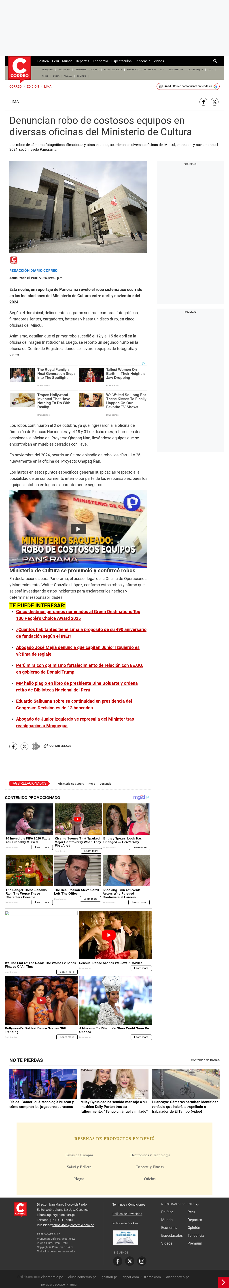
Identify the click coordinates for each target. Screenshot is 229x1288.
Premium (195, 1243)
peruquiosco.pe (53, 1284)
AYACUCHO (64, 69)
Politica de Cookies (125, 1223)
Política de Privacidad (127, 1214)
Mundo (67, 61)
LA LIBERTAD (176, 69)
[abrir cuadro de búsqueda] (215, 61)
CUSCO (95, 69)
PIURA (45, 76)
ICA (162, 69)
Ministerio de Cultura (71, 783)
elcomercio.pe (52, 1277)
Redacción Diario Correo (33, 271)
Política (43, 61)
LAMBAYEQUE (195, 69)
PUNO (56, 76)
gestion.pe (110, 1277)
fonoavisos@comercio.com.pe (73, 1225)
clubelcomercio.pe (82, 1277)
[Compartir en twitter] (214, 102)
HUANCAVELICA (113, 69)
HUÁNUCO (150, 69)
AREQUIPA (47, 69)
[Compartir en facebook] (203, 102)
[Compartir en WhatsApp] (36, 746)
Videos (159, 61)
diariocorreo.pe (177, 1277)
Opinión (194, 1228)
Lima (14, 101)
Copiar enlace (60, 745)
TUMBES (81, 76)
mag (73, 1284)
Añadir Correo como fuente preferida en (188, 86)
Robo (92, 783)
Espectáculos (121, 61)
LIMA (210, 69)
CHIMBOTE (81, 69)
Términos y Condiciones (128, 1204)
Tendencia (142, 61)
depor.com (131, 1277)
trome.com (152, 1277)
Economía (100, 61)
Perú (55, 61)
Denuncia (105, 783)
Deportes (82, 61)
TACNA (68, 76)
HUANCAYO (133, 69)
